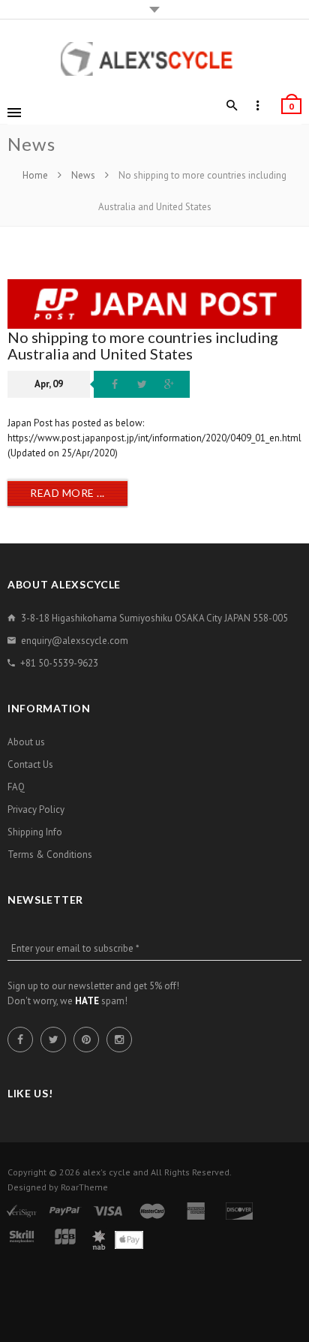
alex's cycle (106, 1172)
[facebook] (114, 384)
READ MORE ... (67, 492)
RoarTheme (84, 1187)
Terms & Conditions (50, 854)
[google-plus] (168, 384)
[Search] (232, 106)
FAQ (16, 787)
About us (26, 742)
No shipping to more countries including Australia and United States (143, 345)
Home (36, 175)
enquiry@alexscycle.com (74, 640)
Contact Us (30, 764)
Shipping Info (35, 832)
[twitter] (141, 384)
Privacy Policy (36, 809)
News (83, 175)
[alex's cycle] (154, 59)
